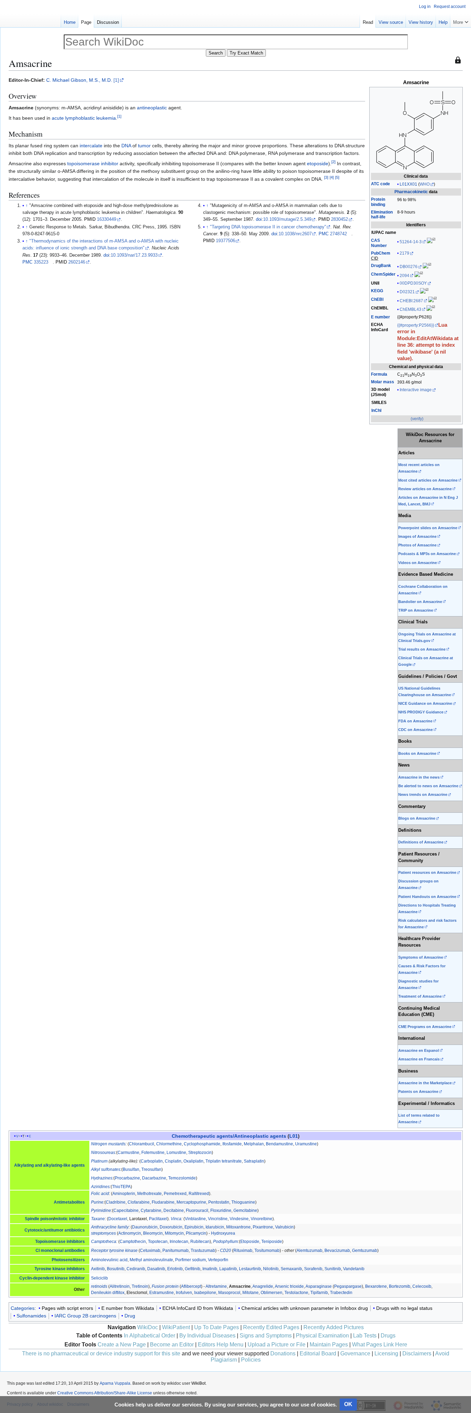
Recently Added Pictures (333, 1327)
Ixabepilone (205, 1292)
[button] (460, 21)
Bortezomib (399, 1286)
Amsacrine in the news (419, 777)
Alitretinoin (120, 1286)
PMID (90, 219)
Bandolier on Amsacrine (420, 602)
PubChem (380, 253)
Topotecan (158, 1241)
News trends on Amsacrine (422, 794)
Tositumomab (267, 1250)
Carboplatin (152, 1161)
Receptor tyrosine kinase (114, 1250)
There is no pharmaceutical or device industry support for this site (101, 1353)
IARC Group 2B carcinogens (85, 1315)
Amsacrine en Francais (419, 1059)
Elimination (382, 215)
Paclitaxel (158, 1218)
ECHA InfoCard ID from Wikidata (197, 1308)
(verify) (417, 418)
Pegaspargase (348, 1286)
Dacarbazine (154, 1178)
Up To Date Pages (216, 1327)
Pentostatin (218, 1202)
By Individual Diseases (207, 1335)
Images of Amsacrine (417, 536)
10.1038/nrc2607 (295, 233)
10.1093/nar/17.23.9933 (134, 255)
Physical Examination (322, 1335)
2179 (404, 253)
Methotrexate (149, 1193)
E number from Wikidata (127, 1308)
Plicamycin (196, 1233)
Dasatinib (156, 1268)
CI (38, 1250)
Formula (379, 374)
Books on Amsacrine (417, 753)
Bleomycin (153, 1233)
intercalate (91, 145)
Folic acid (100, 1193)
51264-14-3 (411, 241)
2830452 (339, 219)
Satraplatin (254, 1161)
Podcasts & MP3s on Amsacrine (427, 554)
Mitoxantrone (238, 1227)
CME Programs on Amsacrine (424, 1027)
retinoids (99, 1286)
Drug (129, 1315)
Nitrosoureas (103, 1152)
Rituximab (242, 1250)
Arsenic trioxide (289, 1286)
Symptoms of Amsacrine (420, 957)
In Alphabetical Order (149, 1335)
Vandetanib (353, 1268)
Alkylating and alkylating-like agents (49, 1165)
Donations (282, 1353)
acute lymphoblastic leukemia (84, 118)
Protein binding (378, 202)
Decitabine (173, 1210)
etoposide (317, 163)
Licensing (386, 1353)
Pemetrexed (175, 1193)
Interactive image (416, 389)
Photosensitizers (68, 1259)
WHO (425, 184)
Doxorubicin (171, 1227)
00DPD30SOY (413, 283)
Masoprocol (229, 1292)
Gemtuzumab (364, 1250)
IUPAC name (383, 232)
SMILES (379, 402)
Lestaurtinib (250, 1268)
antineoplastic (152, 107)
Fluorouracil (197, 1210)
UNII (375, 283)
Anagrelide (262, 1286)
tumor (144, 145)
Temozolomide (182, 1178)
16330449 (106, 219)
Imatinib (209, 1268)
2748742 (338, 233)
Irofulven (184, 1292)
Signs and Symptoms (266, 1335)
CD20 (225, 1250)
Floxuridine (220, 1210)
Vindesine (239, 1218)
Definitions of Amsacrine (420, 842)
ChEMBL (379, 308)
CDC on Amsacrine (415, 730)
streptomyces (103, 1233)
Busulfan (131, 1169)
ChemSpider (383, 274)
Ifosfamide (232, 1144)
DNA (126, 145)
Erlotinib (175, 1268)
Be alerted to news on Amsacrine (428, 786)
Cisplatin (173, 1161)
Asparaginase (318, 1286)
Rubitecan (200, 1241)
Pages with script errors (67, 1308)
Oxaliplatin (193, 1161)
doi (106, 255)
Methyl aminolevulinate (151, 1259)
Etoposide (249, 1241)
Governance (355, 1353)
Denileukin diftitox (107, 1292)
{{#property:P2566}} (415, 325)
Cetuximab (150, 1250)
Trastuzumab (203, 1250)
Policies (251, 1360)
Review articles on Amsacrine (425, 489)
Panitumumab (175, 1250)
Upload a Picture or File (276, 1344)
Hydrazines (101, 1178)
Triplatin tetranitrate (224, 1161)
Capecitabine (126, 1210)
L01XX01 (408, 184)
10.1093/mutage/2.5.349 (287, 219)
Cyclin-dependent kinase (43, 1278)
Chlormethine (169, 1144)
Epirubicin (193, 1227)
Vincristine (218, 1218)
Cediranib (136, 1268)
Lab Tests (365, 1335)
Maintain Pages (329, 1344)
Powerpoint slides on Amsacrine (427, 528)
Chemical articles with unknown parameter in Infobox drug (304, 1308)
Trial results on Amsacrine (421, 649)
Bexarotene (376, 1286)
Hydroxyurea (223, 1233)
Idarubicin (215, 1227)
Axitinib (98, 1268)
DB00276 (409, 266)
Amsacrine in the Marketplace (425, 1083)
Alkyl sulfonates (105, 1169)
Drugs (388, 1335)
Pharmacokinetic (411, 191)
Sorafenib (313, 1268)
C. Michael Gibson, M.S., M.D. (79, 80)
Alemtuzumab (309, 1250)
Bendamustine (279, 1144)
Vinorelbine (261, 1218)
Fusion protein (165, 1286)
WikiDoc (147, 1327)
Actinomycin (129, 1233)
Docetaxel (117, 1218)
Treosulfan (151, 1169)
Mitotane (250, 1292)
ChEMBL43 (410, 309)
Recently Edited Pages (271, 1327)
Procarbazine (127, 1178)
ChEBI (377, 299)
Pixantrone (263, 1227)
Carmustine (128, 1152)
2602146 (76, 262)
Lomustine (176, 1152)
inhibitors (76, 1268)
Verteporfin (218, 1259)
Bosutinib (115, 1268)
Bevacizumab (337, 1250)
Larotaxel (138, 1218)
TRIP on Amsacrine (415, 610)
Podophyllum (225, 1241)
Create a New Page (122, 1344)
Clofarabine (139, 1202)
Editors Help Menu (220, 1344)
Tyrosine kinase (50, 1268)
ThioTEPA (121, 1186)
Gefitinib (192, 1268)
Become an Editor (172, 1344)
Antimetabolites (69, 1202)
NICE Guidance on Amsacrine (425, 703)
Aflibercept (191, 1286)
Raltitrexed (199, 1193)
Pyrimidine (101, 1210)
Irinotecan (179, 1241)
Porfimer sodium (190, 1259)
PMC (27, 262)
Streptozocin (200, 1152)
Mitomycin (174, 1233)
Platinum (99, 1161)
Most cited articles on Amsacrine (428, 480)
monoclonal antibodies (63, 1250)
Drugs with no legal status (404, 1308)
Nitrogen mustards (108, 1144)
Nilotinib (271, 1268)
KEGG (377, 290)
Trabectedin (341, 1292)
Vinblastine (195, 1218)
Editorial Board (318, 1353)
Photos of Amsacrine (417, 545)
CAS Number (379, 243)
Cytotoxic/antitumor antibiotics (54, 1230)
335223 (41, 262)
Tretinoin (140, 1286)
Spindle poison (39, 1218)
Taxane (98, 1218)
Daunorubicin (145, 1227)
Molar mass (382, 381)
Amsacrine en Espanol (418, 1050)
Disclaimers (416, 1353)
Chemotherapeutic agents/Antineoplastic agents (229, 1136)
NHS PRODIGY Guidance (420, 712)
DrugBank (381, 265)
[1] (116, 80)
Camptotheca (103, 1241)
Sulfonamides (31, 1315)
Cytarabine (151, 1210)
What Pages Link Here (379, 1344)
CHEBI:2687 (411, 300)
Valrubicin (284, 1227)
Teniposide (271, 1241)
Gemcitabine (245, 1210)
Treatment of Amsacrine (420, 996)
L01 (293, 1136)
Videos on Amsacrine (417, 563)
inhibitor (77, 1278)
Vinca (176, 1218)
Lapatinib (228, 1268)
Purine (97, 1202)
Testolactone (296, 1292)
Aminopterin (123, 1193)
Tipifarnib (319, 1292)
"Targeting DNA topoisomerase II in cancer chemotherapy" (268, 227)
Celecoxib (421, 1286)
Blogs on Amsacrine (416, 818)
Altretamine (216, 1286)
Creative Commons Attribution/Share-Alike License (104, 1393)
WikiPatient (176, 1327)
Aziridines (100, 1186)
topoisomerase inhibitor (92, 163)
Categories (22, 1308)
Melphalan (254, 1144)
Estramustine (161, 1292)
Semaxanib (291, 1268)
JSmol (378, 394)
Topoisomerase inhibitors (60, 1241)
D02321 (407, 291)
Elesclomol (137, 1292)
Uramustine (306, 1144)
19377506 (225, 240)
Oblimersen (271, 1292)
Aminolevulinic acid (109, 1259)
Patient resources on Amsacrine (427, 872)
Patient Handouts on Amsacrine (427, 897)
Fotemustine (152, 1152)
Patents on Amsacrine (418, 1091)
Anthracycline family (110, 1227)
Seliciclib (99, 1278)
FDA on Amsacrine (415, 721)
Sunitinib (332, 1268)
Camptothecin (133, 1241)
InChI (376, 410)
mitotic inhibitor (69, 1218)
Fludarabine (163, 1202)
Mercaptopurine (191, 1202)
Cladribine (116, 1202)
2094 (404, 275)
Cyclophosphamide (202, 1144)
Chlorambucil (141, 1144)
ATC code (380, 183)
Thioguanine (243, 1202)
